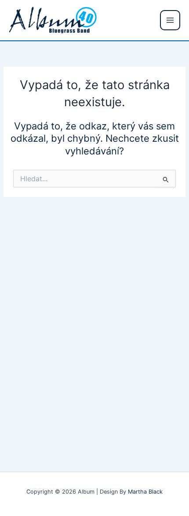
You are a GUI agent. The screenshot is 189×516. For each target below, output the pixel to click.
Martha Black (145, 491)
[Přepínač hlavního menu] (170, 20)
